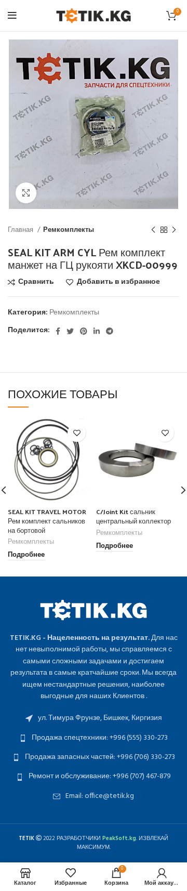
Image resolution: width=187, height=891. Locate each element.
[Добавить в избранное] (77, 433)
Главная (21, 230)
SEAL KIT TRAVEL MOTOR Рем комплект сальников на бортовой (47, 520)
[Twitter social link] (70, 331)
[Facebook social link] (57, 331)
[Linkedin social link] (96, 331)
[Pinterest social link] (83, 331)
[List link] (93, 718)
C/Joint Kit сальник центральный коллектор (133, 516)
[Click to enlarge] (26, 192)
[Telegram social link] (109, 331)
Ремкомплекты (68, 230)
